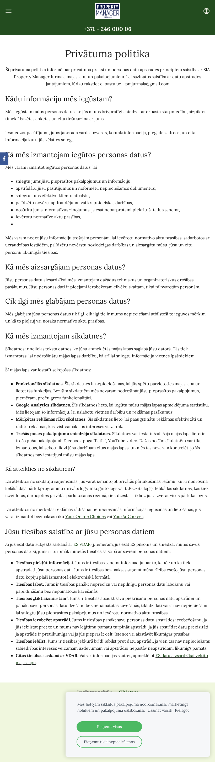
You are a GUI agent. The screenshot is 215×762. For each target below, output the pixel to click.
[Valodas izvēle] (206, 11)
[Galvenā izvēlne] (8, 11)
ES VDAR (81, 544)
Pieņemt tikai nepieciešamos (109, 741)
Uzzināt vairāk (160, 710)
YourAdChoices (128, 516)
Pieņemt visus (109, 726)
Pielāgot (182, 710)
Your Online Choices (85, 516)
